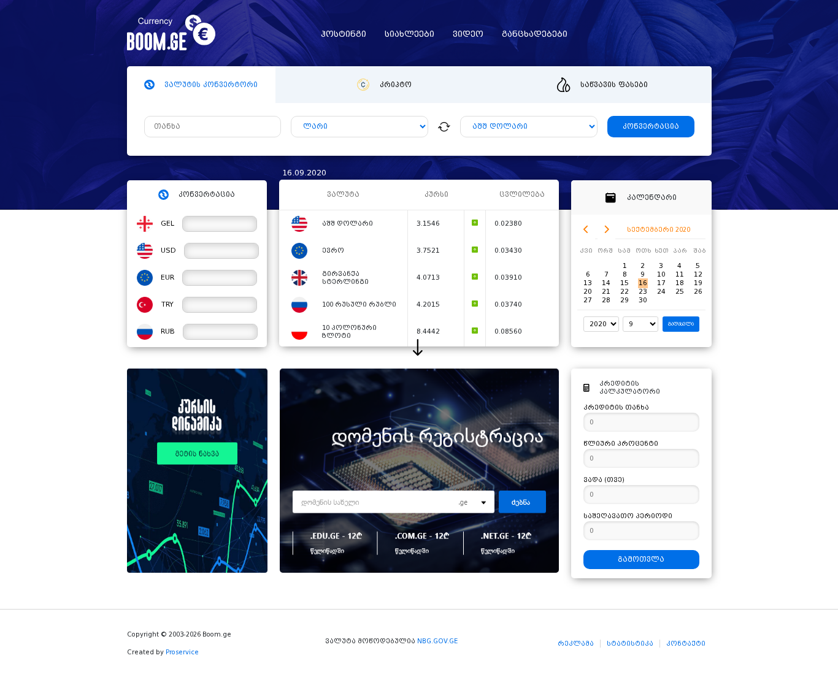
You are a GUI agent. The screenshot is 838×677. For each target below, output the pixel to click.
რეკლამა (576, 643)
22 (624, 291)
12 (698, 274)
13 (587, 283)
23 (643, 291)
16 (643, 283)
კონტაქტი (685, 643)
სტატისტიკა (630, 643)
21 (606, 291)
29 (624, 300)
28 (606, 300)
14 (606, 283)
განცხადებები (534, 34)
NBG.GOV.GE (437, 641)
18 (679, 283)
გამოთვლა (641, 560)
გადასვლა (681, 324)
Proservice (182, 652)
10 (661, 274)
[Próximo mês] (606, 230)
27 (587, 300)
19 (698, 283)
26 (698, 291)
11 (679, 274)
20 (587, 291)
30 (643, 300)
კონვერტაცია (651, 127)
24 (661, 291)
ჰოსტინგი (343, 34)
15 (624, 283)
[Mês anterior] (586, 230)
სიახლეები (409, 34)
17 (661, 283)
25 (679, 291)
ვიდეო (468, 34)
